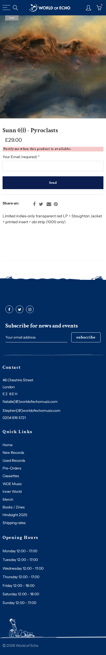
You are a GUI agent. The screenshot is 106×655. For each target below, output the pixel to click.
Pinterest (56, 204)
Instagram (29, 309)
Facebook (34, 204)
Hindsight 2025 (15, 515)
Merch (8, 499)
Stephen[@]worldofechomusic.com (31, 410)
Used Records (14, 460)
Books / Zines (14, 507)
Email (49, 204)
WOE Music (12, 484)
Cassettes (11, 476)
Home (8, 445)
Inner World (12, 491)
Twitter (41, 204)
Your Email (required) (21, 157)
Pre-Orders (12, 468)
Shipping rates (14, 522)
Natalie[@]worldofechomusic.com (30, 401)
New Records (13, 452)
